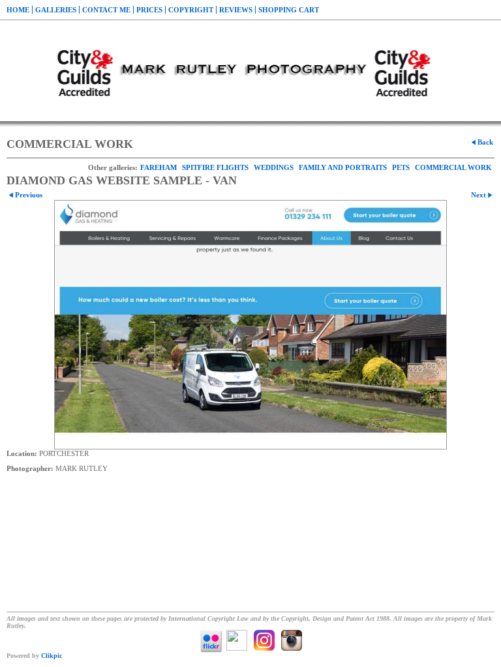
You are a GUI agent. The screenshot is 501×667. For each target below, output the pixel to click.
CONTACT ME (106, 10)
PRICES (149, 10)
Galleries (55, 10)
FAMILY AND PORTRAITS (343, 167)
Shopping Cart (288, 10)
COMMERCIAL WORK (453, 167)
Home (18, 10)
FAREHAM (158, 167)
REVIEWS (235, 10)
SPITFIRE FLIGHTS (215, 167)
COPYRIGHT (190, 10)
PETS (401, 167)
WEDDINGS (274, 167)
